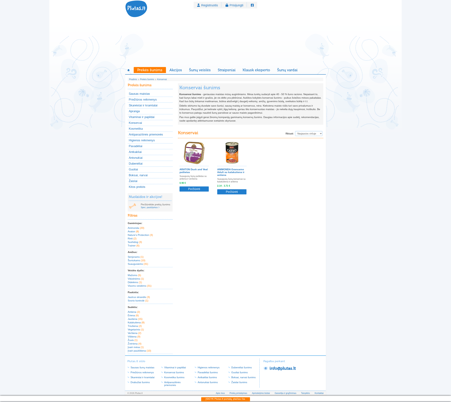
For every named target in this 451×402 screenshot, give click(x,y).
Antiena (134, 311)
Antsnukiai (136, 157)
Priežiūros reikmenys (143, 99)
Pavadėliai (135, 146)
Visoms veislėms (140, 285)
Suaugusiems (138, 263)
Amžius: (132, 252)
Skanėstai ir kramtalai (143, 105)
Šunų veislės (200, 70)
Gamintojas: (135, 223)
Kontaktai (319, 393)
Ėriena (133, 315)
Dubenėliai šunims (241, 367)
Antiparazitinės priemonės (146, 134)
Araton (133, 231)
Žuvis (133, 340)
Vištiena (134, 336)
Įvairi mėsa (136, 347)
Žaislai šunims (239, 382)
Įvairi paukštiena (139, 350)
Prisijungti (236, 5)
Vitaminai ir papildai (142, 117)
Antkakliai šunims (207, 377)
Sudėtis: (133, 307)
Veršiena (134, 333)
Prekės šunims (149, 70)
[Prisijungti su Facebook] (252, 5)
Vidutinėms (136, 278)
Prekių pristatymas (238, 393)
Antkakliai (135, 152)
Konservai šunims (174, 372)
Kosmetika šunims (174, 377)
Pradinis (133, 79)
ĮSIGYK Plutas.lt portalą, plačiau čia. (226, 398)
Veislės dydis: (136, 270)
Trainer (134, 245)
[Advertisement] (225, 42)
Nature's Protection (140, 235)
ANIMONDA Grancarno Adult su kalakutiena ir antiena (230, 172)
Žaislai (133, 181)
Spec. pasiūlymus (149, 207)
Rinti (132, 238)
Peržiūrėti (194, 189)
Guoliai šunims (239, 372)
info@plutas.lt (283, 368)
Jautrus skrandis (139, 297)
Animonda (136, 227)
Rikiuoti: (290, 133)
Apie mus (220, 393)
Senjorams (136, 256)
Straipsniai (227, 70)
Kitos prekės (137, 187)
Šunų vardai (287, 70)
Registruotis (209, 5)
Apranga (134, 111)
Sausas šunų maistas (142, 367)
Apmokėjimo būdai (261, 393)
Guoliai (133, 169)
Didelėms (135, 282)
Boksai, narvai (138, 175)
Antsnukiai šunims (208, 382)
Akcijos (175, 70)
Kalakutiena (136, 322)
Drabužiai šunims (140, 382)
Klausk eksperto (256, 70)
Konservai (162, 79)
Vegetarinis (136, 329)
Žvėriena (134, 343)
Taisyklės (305, 393)
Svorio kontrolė (138, 300)
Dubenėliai (136, 163)
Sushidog (135, 242)
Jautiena (135, 319)
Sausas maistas (139, 93)
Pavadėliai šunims (208, 372)
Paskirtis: (133, 292)
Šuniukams (136, 260)
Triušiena (135, 326)
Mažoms (134, 275)
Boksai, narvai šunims (243, 377)
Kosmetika (136, 128)
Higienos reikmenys (142, 140)
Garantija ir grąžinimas (285, 393)
